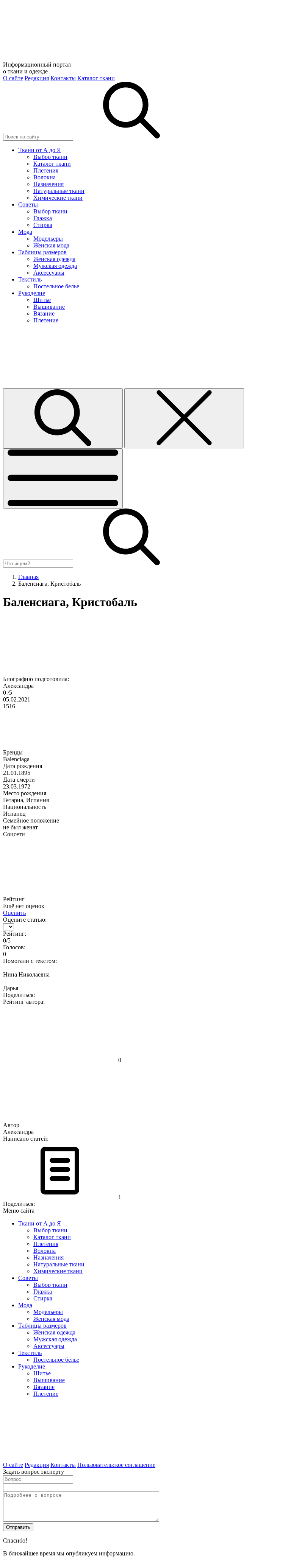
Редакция (37, 78)
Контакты (63, 78)
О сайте (13, 78)
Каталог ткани (96, 78)
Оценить (14, 913)
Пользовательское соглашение (116, 1465)
